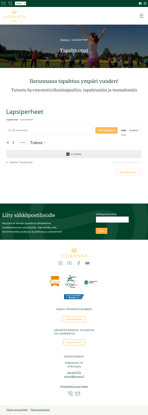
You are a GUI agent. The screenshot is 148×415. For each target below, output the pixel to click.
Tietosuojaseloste (40, 409)
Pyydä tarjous (74, 342)
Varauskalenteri (74, 319)
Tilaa (101, 230)
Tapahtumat (12, 119)
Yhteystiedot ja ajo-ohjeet (74, 386)
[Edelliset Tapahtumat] (8, 142)
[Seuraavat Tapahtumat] (13, 142)
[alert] (74, 154)
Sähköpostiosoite (106, 214)
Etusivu (64, 39)
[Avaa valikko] (141, 16)
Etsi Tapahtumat (106, 130)
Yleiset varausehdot (17, 409)
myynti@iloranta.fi (74, 376)
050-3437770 (74, 372)
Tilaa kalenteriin (128, 172)
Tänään (23, 142)
